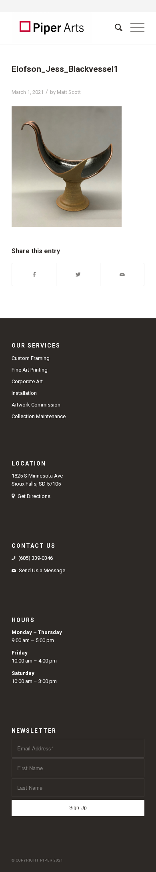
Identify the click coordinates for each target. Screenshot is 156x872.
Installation (24, 393)
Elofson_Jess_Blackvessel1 (65, 69)
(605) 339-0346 (35, 558)
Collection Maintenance (39, 416)
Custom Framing (31, 358)
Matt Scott (69, 92)
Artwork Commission (36, 405)
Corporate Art (27, 381)
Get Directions (34, 496)
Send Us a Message (42, 570)
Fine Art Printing (30, 370)
